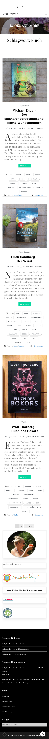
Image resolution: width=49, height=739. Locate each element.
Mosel (29, 325)
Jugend (13, 183)
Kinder (25, 183)
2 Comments (37, 266)
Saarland (13, 334)
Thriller (24, 422)
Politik (36, 499)
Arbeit (18, 175)
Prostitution (15, 503)
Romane (27, 252)
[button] (4, 734)
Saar (34, 330)
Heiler (16, 494)
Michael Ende (25, 187)
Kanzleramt (29, 494)
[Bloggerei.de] (8, 599)
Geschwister (14, 321)
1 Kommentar (38, 195)
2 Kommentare (38, 346)
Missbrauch (14, 499)
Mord (25, 499)
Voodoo (24, 511)
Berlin (28, 486)
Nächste (28, 526)
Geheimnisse (36, 317)
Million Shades (36, 735)
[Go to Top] (42, 734)
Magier (11, 187)
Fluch (38, 175)
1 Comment (38, 128)
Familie (36, 313)
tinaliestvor (10, 14)
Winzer (30, 342)
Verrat (14, 338)
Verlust (35, 334)
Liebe (19, 325)
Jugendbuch (24, 106)
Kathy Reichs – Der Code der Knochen (15, 644)
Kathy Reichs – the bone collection (14, 654)
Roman (25, 330)
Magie (35, 183)
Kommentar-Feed (8, 707)
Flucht (9, 490)
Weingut (18, 342)
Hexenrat (33, 179)
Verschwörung (31, 507)
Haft (27, 321)
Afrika (17, 486)
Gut (13, 179)
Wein (24, 338)
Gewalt (21, 490)
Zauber (24, 191)
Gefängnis (21, 317)
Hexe (21, 179)
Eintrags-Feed (7, 701)
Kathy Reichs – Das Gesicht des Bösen (15, 649)
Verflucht (15, 507)
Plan (38, 187)
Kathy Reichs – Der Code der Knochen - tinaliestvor (20, 668)
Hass (40, 490)
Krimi (21, 252)
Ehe (17, 313)
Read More (24, 166)
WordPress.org (7, 712)
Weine (34, 338)
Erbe (26, 313)
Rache (14, 330)
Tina (28, 128)
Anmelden (5, 696)
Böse (28, 175)
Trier (24, 334)
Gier (31, 490)
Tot (37, 503)
